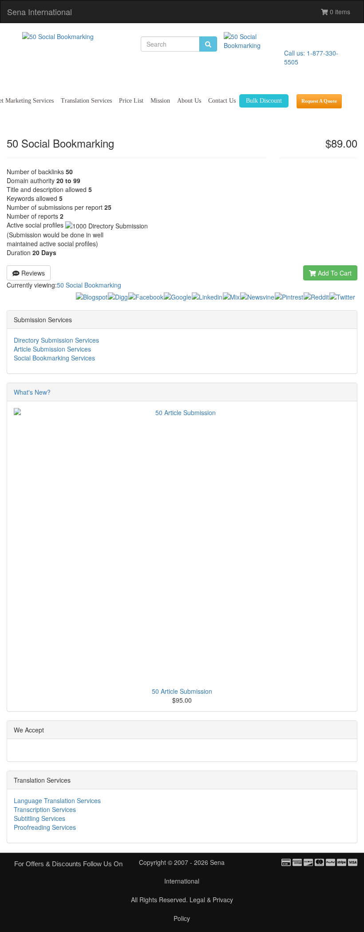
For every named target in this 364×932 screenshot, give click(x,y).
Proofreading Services (45, 827)
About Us (189, 100)
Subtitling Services (39, 818)
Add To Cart (334, 272)
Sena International (39, 11)
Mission (160, 100)
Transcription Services (45, 809)
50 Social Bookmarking (89, 284)
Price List (131, 100)
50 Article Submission (182, 691)
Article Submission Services (52, 348)
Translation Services (86, 100)
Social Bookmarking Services (54, 357)
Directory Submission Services (56, 340)
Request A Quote (319, 101)
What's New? (32, 392)
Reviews (32, 272)
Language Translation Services (57, 800)
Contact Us (222, 100)
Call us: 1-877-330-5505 (311, 57)
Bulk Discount (264, 100)
